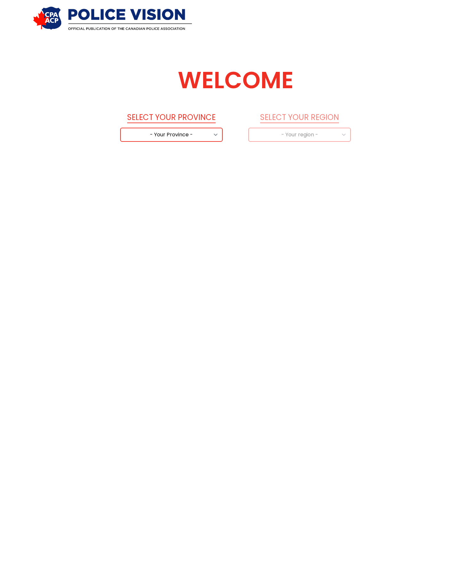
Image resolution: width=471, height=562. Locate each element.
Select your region (299, 117)
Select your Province (171, 117)
